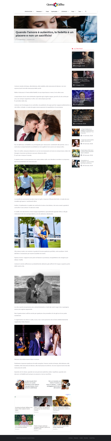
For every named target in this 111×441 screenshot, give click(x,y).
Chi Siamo (71, 437)
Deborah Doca (22, 39)
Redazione (76, 437)
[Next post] (69, 384)
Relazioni (39, 11)
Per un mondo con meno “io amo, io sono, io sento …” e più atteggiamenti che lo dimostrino (53, 384)
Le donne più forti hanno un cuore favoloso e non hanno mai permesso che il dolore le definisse (32, 384)
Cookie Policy (92, 437)
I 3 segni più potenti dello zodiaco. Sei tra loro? (87, 140)
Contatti (81, 437)
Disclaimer (86, 437)
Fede (47, 11)
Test (79, 11)
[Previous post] (17, 384)
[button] (86, 11)
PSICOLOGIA (28, 11)
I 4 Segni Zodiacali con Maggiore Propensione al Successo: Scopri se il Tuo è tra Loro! (87, 131)
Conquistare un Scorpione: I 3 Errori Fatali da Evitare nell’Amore (87, 162)
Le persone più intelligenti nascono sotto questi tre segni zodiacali (82, 100)
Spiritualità (54, 11)
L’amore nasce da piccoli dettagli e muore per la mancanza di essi (81, 61)
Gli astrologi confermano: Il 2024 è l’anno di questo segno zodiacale (87, 151)
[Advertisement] (42, 55)
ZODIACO (64, 11)
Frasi (72, 11)
